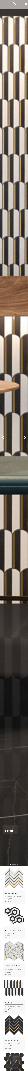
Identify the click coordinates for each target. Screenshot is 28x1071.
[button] (26, 4)
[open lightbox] (14, 878)
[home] (14, 4)
